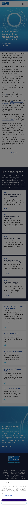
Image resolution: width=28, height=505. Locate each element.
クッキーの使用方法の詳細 (7, 495)
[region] (14, 492)
